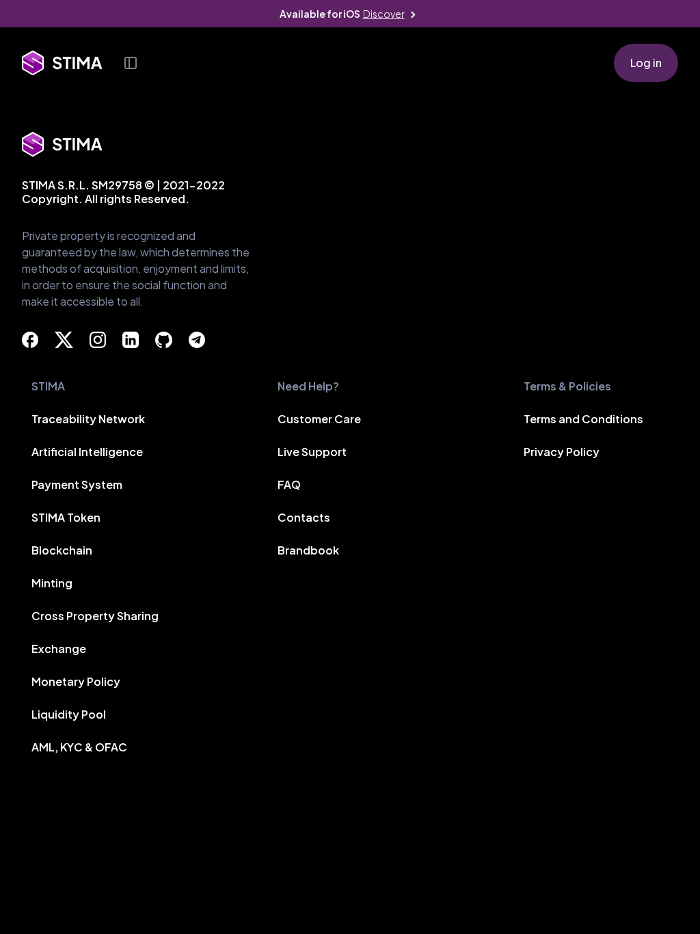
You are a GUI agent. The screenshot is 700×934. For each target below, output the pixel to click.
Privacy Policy (562, 451)
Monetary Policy (75, 681)
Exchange (58, 648)
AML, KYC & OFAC (79, 747)
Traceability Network (88, 419)
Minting (51, 583)
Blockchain (61, 550)
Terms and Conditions (583, 419)
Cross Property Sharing (95, 616)
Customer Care (319, 419)
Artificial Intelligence (87, 451)
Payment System (76, 484)
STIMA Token (65, 517)
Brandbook (308, 550)
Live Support (312, 451)
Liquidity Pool (68, 714)
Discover (384, 14)
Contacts (304, 517)
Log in (646, 62)
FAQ (289, 484)
